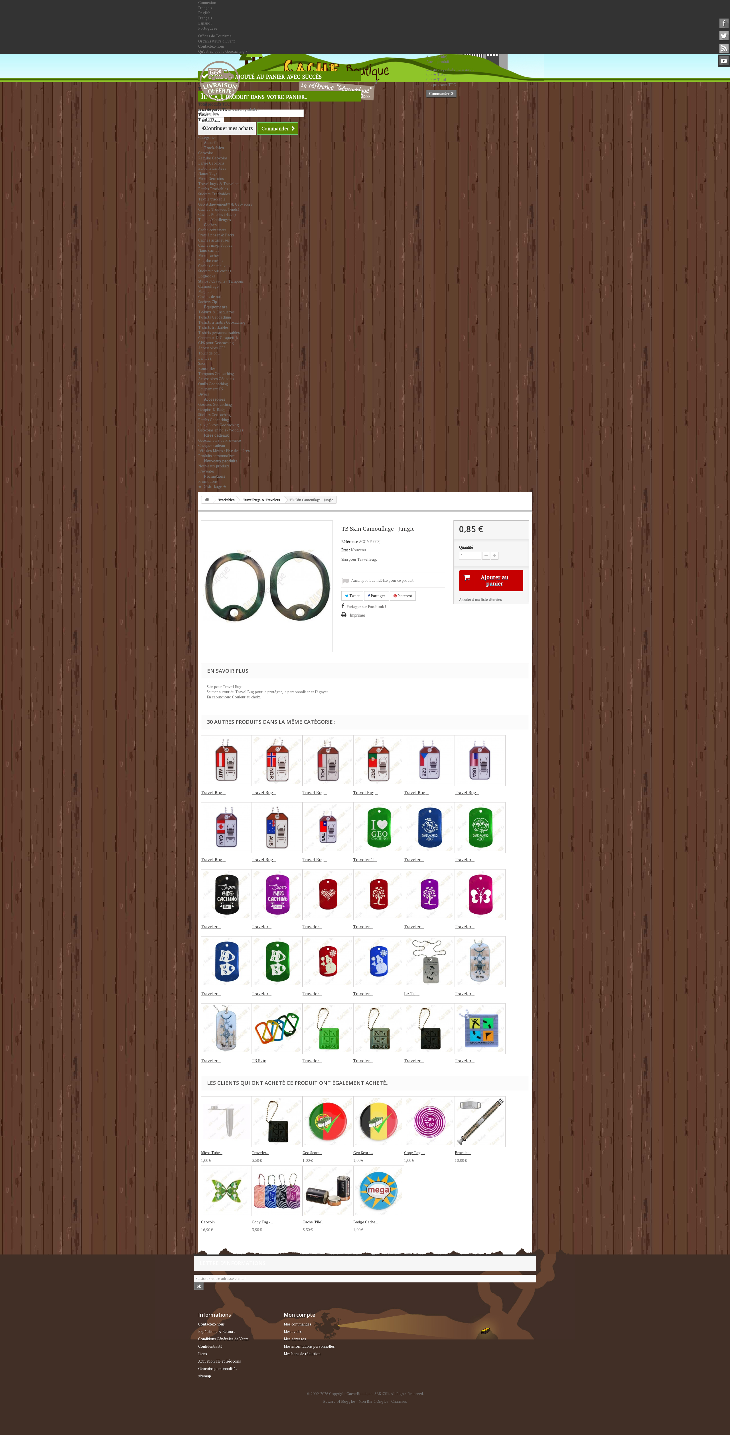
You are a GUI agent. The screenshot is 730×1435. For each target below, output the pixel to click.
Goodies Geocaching (215, 404)
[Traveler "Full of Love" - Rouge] (328, 894)
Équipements (216, 306)
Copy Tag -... (414, 1152)
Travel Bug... (213, 792)
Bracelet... (463, 1152)
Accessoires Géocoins (216, 378)
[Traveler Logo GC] (480, 1028)
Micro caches (209, 255)
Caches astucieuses (214, 240)
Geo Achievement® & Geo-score (225, 204)
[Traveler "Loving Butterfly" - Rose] (480, 894)
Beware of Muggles (339, 1401)
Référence (349, 541)
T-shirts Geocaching (214, 317)
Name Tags (208, 173)
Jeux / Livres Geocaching (218, 424)
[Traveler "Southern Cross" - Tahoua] (226, 1028)
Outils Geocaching (213, 383)
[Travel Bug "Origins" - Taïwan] (328, 827)
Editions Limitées (212, 168)
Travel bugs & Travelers (219, 183)
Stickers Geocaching (214, 414)
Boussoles (207, 368)
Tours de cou (209, 353)
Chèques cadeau (211, 445)
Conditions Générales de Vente (223, 1338)
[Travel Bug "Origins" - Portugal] (378, 760)
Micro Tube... (211, 1152)
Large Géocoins (211, 163)
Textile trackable (212, 199)
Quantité (466, 547)
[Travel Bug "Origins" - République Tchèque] (429, 760)
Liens (202, 1353)
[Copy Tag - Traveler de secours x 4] (277, 1191)
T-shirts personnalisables (219, 332)
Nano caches (208, 250)
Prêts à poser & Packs (216, 235)
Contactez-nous (211, 46)
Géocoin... (209, 1222)
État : (345, 549)
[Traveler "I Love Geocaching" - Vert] (378, 827)
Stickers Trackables (214, 193)
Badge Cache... (365, 1222)
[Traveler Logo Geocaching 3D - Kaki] (378, 1028)
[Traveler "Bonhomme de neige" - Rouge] (328, 961)
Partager (377, 595)
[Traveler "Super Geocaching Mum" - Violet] (277, 894)
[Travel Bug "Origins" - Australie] (277, 827)
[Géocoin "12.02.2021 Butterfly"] (226, 1191)
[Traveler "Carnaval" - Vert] (277, 961)
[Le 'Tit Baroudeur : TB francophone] (429, 961)
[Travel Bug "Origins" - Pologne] (328, 760)
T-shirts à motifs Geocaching (222, 322)
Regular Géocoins (213, 158)
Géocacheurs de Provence (219, 440)
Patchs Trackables (213, 188)
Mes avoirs (293, 1331)
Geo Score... (312, 1152)
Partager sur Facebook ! (366, 606)
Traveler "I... (365, 859)
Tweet (354, 595)
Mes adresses (295, 1338)
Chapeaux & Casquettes (218, 337)
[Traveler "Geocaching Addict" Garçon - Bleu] (429, 827)
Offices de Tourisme (215, 35)
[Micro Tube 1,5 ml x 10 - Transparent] (226, 1121)
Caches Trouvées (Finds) (218, 209)
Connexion (207, 2)
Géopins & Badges (213, 409)
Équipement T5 (210, 389)
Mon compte (299, 1314)
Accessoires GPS (212, 347)
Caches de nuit (210, 296)
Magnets (205, 291)
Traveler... (414, 859)
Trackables (214, 147)
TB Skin (259, 1060)
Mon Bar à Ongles (373, 1401)
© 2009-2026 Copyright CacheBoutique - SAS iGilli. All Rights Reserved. (365, 1393)
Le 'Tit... (411, 993)
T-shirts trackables (213, 327)
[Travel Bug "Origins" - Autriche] (226, 760)
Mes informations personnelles (309, 1346)
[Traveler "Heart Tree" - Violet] (429, 894)
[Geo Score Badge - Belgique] (378, 1121)
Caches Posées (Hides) (217, 214)
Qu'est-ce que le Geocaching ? (223, 51)
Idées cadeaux (216, 435)
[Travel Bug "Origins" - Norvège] (277, 760)
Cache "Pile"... (314, 1222)
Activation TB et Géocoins (219, 1361)
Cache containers (212, 229)
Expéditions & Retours (216, 1331)
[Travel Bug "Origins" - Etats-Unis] (480, 760)
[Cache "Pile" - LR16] (328, 1191)
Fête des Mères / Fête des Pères (224, 450)
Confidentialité (210, 1346)
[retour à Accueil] (207, 499)
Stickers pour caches (214, 270)
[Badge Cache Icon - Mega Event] (378, 1191)
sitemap (204, 1376)
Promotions (214, 476)
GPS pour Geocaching (216, 342)
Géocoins (206, 152)
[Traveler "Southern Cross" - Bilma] (480, 961)
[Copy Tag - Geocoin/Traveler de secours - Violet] (429, 1121)
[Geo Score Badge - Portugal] (328, 1121)
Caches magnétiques (215, 245)
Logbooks (206, 276)
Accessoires (214, 399)
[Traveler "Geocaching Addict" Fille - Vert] (480, 827)
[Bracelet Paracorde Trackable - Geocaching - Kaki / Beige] (480, 1121)
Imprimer (357, 615)
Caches (210, 224)
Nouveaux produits (221, 460)
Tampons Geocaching (216, 373)
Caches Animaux (212, 265)
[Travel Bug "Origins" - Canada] (226, 827)
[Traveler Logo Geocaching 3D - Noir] (429, 1028)
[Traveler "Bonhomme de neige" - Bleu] (378, 961)
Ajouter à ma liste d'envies (480, 599)
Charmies (399, 1401)
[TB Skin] (277, 1028)
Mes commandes (297, 1324)
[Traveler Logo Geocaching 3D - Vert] (328, 1028)
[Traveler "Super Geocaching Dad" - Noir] (226, 894)
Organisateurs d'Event (216, 41)
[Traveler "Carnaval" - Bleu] (226, 961)
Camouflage (208, 286)
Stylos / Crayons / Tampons (221, 281)
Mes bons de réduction (302, 1353)
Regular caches (210, 260)
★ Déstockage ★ (212, 486)
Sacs (202, 363)
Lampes (204, 358)
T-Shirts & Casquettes (216, 312)
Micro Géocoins (211, 178)
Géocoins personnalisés (217, 1368)
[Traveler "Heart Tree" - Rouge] (378, 894)
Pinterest (404, 595)
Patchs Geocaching (213, 419)
